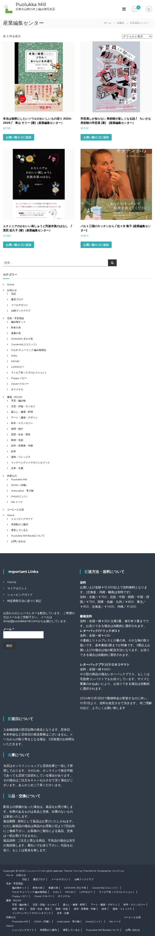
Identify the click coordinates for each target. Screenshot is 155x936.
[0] (135, 9)
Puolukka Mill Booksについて (27, 535)
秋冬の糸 (16, 327)
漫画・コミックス (20, 456)
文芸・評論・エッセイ (23, 406)
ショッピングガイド (22, 518)
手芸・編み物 (18, 400)
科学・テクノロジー (22, 423)
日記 (13, 293)
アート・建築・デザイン (24, 417)
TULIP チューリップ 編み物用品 (28, 349)
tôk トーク (17, 501)
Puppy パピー (19, 378)
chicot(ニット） (20, 496)
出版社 (120, 22)
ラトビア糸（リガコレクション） (29, 372)
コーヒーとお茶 (15, 509)
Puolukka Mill (31, 4)
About (11, 515)
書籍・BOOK (14, 396)
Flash (76, 870)
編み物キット (18, 321)
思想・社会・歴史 (20, 434)
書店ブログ (17, 299)
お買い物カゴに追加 (18, 137)
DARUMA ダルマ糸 (22, 338)
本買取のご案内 (19, 524)
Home (10, 284)
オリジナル (17, 389)
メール (8, 629)
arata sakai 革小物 (22, 490)
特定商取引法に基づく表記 (24, 601)
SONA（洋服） (19, 484)
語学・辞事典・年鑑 (22, 445)
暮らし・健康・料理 (22, 411)
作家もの (12, 475)
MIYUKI (15, 361)
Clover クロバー (20, 383)
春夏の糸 (16, 333)
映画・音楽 (17, 439)
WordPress (118, 870)
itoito (14, 355)
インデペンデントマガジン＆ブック (30, 462)
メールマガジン (19, 304)
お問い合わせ (18, 541)
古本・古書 (17, 468)
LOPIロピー (17, 366)
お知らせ (12, 290)
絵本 (13, 451)
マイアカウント (17, 588)
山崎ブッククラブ (20, 310)
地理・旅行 (17, 428)
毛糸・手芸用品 (15, 318)
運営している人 (19, 529)
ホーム (107, 22)
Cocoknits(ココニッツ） (24, 344)
